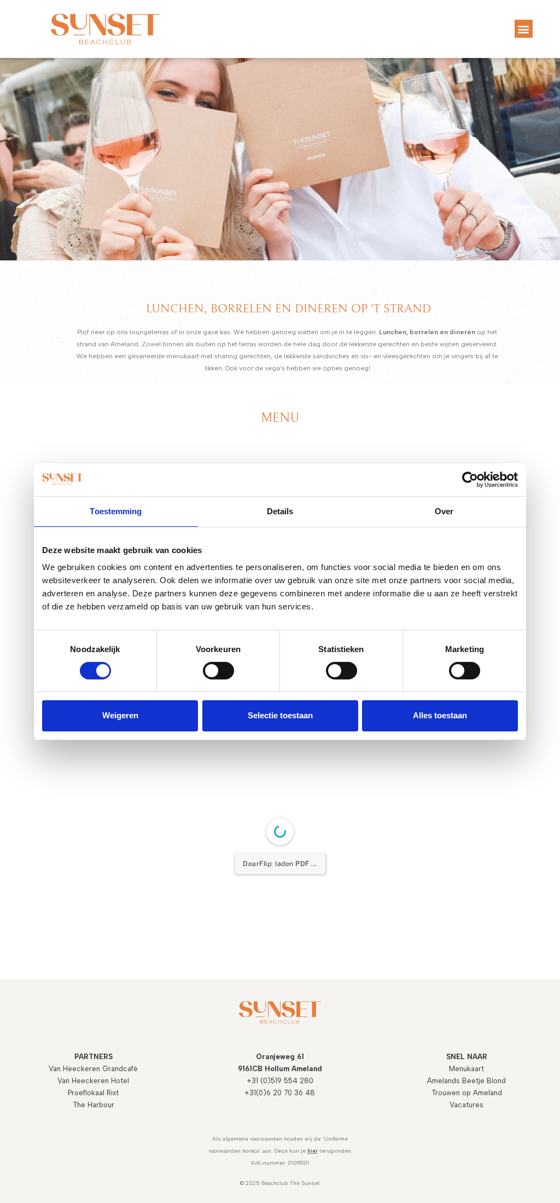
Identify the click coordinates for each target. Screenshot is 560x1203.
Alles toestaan (440, 715)
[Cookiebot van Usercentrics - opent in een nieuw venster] (470, 479)
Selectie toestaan (280, 715)
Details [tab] (280, 510)
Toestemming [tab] (116, 510)
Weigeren (120, 715)
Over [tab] (444, 510)
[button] (524, 29)
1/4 (214, 1103)
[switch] (218, 670)
